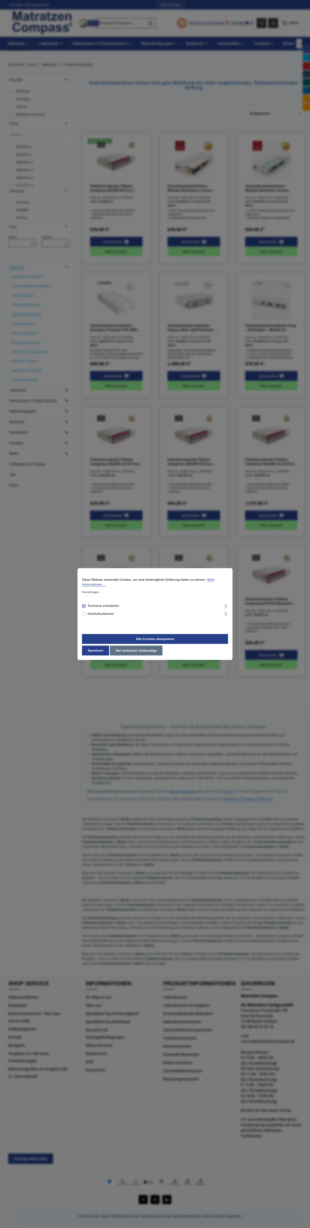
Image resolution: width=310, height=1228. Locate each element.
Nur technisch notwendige (136, 650)
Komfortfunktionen (101, 613)
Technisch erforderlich (103, 606)
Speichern (95, 650)
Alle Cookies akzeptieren (155, 639)
